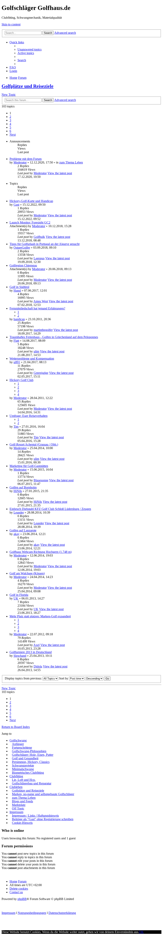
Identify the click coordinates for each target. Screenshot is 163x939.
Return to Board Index (16, 727)
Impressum (16, 812)
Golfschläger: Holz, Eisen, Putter (32, 754)
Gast (16, 204)
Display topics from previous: (24, 678)
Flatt (16, 340)
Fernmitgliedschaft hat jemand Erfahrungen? (37, 308)
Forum (22, 881)
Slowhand (20, 655)
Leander (19, 512)
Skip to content (11, 24)
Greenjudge (41, 373)
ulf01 (17, 362)
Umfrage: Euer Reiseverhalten (29, 415)
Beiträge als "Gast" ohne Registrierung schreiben (42, 819)
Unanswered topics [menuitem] (29, 49)
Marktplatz (18, 805)
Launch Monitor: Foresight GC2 (30, 222)
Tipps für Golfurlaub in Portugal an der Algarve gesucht (45, 244)
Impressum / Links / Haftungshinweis (35, 815)
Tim (16, 426)
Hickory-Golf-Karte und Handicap (31, 201)
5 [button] (10, 127)
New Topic (9, 94)
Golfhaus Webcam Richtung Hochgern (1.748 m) (41, 552)
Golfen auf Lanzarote (23, 530)
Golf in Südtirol (19, 287)
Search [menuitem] (21, 60)
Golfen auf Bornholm (23, 487)
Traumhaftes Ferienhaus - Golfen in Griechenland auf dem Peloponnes (54, 337)
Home (13, 881)
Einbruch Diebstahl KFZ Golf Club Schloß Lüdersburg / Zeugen (50, 509)
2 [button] (10, 116)
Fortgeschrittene (22, 747)
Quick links (17, 42)
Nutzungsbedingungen (32, 913)
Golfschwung (18, 740)
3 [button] (10, 120)
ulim (36, 351)
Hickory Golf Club (21, 380)
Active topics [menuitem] (25, 53)
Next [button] (13, 134)
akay (16, 534)
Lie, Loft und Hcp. (24, 779)
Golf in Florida (19, 594)
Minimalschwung (23, 769)
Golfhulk (39, 236)
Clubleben (16, 787)
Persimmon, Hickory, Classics (30, 762)
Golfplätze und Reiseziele (27, 86)
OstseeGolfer (22, 247)
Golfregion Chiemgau (23, 265)
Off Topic (18, 808)
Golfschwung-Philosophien (29, 751)
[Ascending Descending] (94, 678)
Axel (36, 645)
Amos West (40, 301)
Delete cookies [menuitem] (19, 888)
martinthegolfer (43, 330)
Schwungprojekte (23, 765)
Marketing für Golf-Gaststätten (29, 466)
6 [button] (10, 131)
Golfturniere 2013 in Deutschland (31, 652)
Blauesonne (41, 480)
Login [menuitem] (13, 71)
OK (141, 932)
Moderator (20, 162)
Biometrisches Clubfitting (28, 772)
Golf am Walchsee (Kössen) (27, 573)
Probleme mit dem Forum (26, 159)
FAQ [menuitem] (13, 67)
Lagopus (39, 258)
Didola (38, 666)
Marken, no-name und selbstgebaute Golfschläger (43, 794)
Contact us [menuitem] (16, 892)
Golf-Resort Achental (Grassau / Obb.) (34, 444)
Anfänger (18, 744)
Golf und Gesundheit (25, 758)
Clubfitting (16, 776)
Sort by (64, 678)
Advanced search (65, 32)
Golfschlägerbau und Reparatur (31, 783)
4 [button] (10, 124)
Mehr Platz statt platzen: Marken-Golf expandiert (40, 616)
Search (48, 32)
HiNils (18, 491)
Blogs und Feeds (22, 801)
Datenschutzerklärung (62, 913)
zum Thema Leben (71, 162)
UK (16, 598)
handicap (19, 319)
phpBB (22, 899)
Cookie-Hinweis (22, 822)
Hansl (17, 290)
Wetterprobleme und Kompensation (32, 358)
